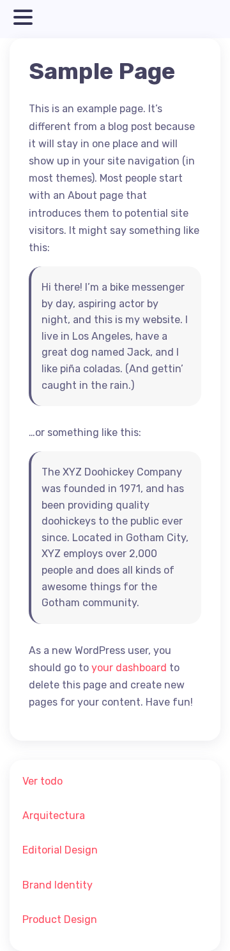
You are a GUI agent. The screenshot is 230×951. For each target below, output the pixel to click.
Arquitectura (53, 815)
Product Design (59, 919)
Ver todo (42, 781)
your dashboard (129, 668)
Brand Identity (57, 885)
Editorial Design (60, 850)
